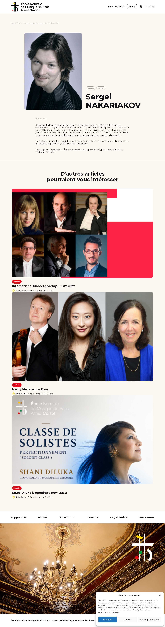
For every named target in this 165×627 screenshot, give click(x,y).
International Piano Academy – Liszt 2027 (43, 286)
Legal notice (118, 517)
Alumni (43, 517)
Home (13, 23)
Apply (132, 7)
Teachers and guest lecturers (34, 23)
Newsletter (146, 517)
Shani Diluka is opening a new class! (39, 492)
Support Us (18, 517)
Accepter (107, 619)
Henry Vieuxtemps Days (30, 389)
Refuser (127, 619)
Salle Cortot (67, 517)
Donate (119, 7)
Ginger (71, 620)
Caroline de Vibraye (85, 620)
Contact (92, 517)
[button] (160, 595)
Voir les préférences (149, 619)
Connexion (141, 6)
